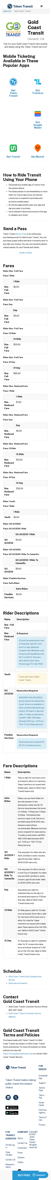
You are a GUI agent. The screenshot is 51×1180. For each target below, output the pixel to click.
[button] (42, 6)
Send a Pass (21, 234)
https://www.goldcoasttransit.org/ (18, 1054)
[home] (19, 6)
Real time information (18, 983)
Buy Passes (25, 1175)
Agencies (7, 11)
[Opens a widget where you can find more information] (39, 1175)
